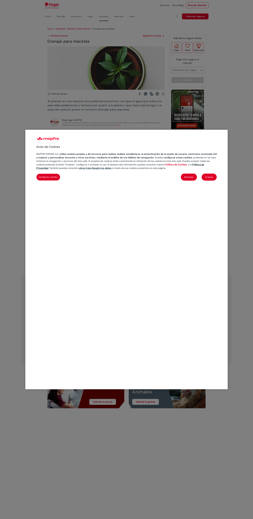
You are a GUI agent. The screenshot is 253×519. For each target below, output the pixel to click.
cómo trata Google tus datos (95, 168)
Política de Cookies (176, 164)
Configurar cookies (48, 177)
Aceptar (209, 177)
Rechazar (188, 177)
